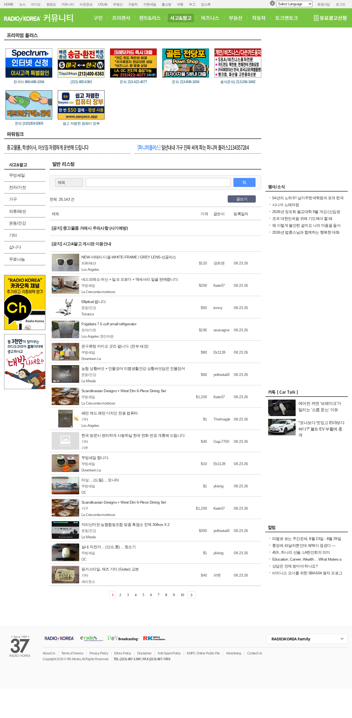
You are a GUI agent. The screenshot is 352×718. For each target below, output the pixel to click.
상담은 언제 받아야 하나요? (295, 566)
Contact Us (254, 653)
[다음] (191, 595)
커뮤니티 (68, 4)
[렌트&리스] (150, 18)
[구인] (98, 18)
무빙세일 (17, 175)
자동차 (133, 4)
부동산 (117, 4)
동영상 (51, 4)
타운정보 (86, 4)
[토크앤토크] (286, 18)
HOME (8, 4)
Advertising (233, 653)
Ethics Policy (122, 653)
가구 (13, 199)
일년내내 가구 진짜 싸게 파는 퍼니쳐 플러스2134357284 (193, 147)
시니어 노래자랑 (285, 205)
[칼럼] (306, 529)
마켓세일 (150, 4)
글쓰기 (241, 199)
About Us (49, 653)
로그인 (340, 4)
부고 (192, 4)
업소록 (205, 4)
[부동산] (235, 18)
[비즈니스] (210, 18)
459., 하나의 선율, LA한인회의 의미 (301, 552)
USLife (102, 4)
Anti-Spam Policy (169, 653)
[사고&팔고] (181, 18)
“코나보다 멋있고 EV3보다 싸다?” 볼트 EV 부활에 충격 (321, 428)
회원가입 (323, 4)
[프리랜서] (121, 18)
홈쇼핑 (166, 4)
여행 (180, 4)
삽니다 (15, 247)
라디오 (35, 4)
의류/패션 (17, 211)
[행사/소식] (306, 188)
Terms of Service (72, 653)
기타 (13, 235)
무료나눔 (17, 259)
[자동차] (259, 18)
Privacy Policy (98, 653)
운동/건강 (17, 223)
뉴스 (22, 4)
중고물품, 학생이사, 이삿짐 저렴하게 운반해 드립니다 (48, 147)
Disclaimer (144, 653)
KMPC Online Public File (203, 653)
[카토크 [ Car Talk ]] (306, 393)
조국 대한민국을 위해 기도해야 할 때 (302, 218)
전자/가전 (17, 187)
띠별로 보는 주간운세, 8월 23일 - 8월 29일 (306, 538)
